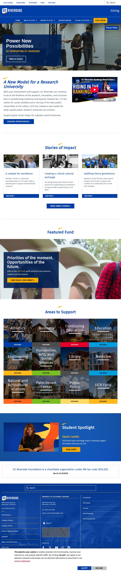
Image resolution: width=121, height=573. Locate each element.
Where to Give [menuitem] (47, 20)
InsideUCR (87, 498)
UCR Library (6, 515)
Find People (33, 3)
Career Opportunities (10, 531)
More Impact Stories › (60, 206)
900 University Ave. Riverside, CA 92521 (49, 503)
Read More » (10, 196)
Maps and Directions (9, 542)
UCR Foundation (89, 519)
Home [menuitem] (18, 20)
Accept (84, 568)
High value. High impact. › (23, 280)
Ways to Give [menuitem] (29, 20)
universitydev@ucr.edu (55, 513)
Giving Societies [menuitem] (82, 20)
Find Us (49, 523)
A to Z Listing (8, 3)
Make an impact (16, 59)
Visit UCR (5, 547)
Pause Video (112, 28)
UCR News (87, 503)
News (42, 3)
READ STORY (71, 449)
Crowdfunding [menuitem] (64, 20)
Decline (99, 568)
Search (112, 3)
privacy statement (22, 561)
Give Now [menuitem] (100, 20)
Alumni (85, 508)
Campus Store (7, 526)
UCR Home (51, 3)
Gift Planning (88, 513)
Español (5, 536)
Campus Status (7, 520)
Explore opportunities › (18, 121)
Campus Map (20, 3)
